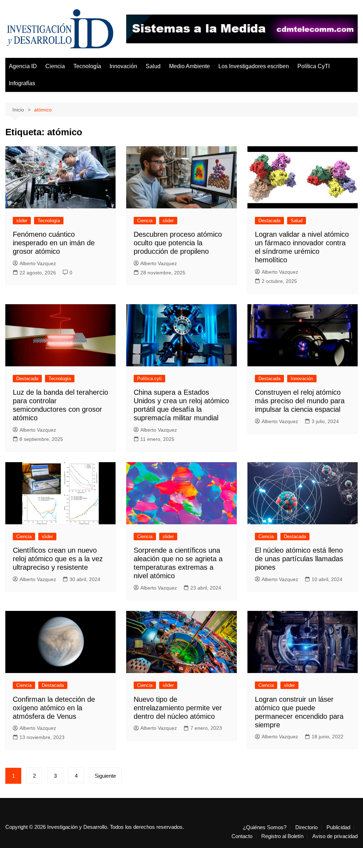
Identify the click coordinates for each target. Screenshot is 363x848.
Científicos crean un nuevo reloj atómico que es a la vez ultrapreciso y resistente (58, 558)
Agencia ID (23, 66)
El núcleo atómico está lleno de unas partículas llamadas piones (299, 558)
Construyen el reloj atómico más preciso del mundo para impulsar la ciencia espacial (300, 400)
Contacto (241, 836)
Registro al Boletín (282, 836)
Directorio (306, 827)
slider (21, 220)
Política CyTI (313, 66)
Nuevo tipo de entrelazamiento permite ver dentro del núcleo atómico (178, 707)
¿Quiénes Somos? (264, 827)
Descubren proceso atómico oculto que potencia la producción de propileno (178, 242)
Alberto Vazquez (37, 263)
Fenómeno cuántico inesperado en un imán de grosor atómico (54, 242)
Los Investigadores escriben (253, 66)
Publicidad (338, 827)
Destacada (269, 220)
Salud (153, 66)
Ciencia (55, 66)
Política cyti (149, 378)
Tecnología (87, 66)
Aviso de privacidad (335, 836)
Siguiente (105, 776)
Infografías (22, 83)
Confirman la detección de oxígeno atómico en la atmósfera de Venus (54, 707)
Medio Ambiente (189, 66)
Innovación (123, 66)
